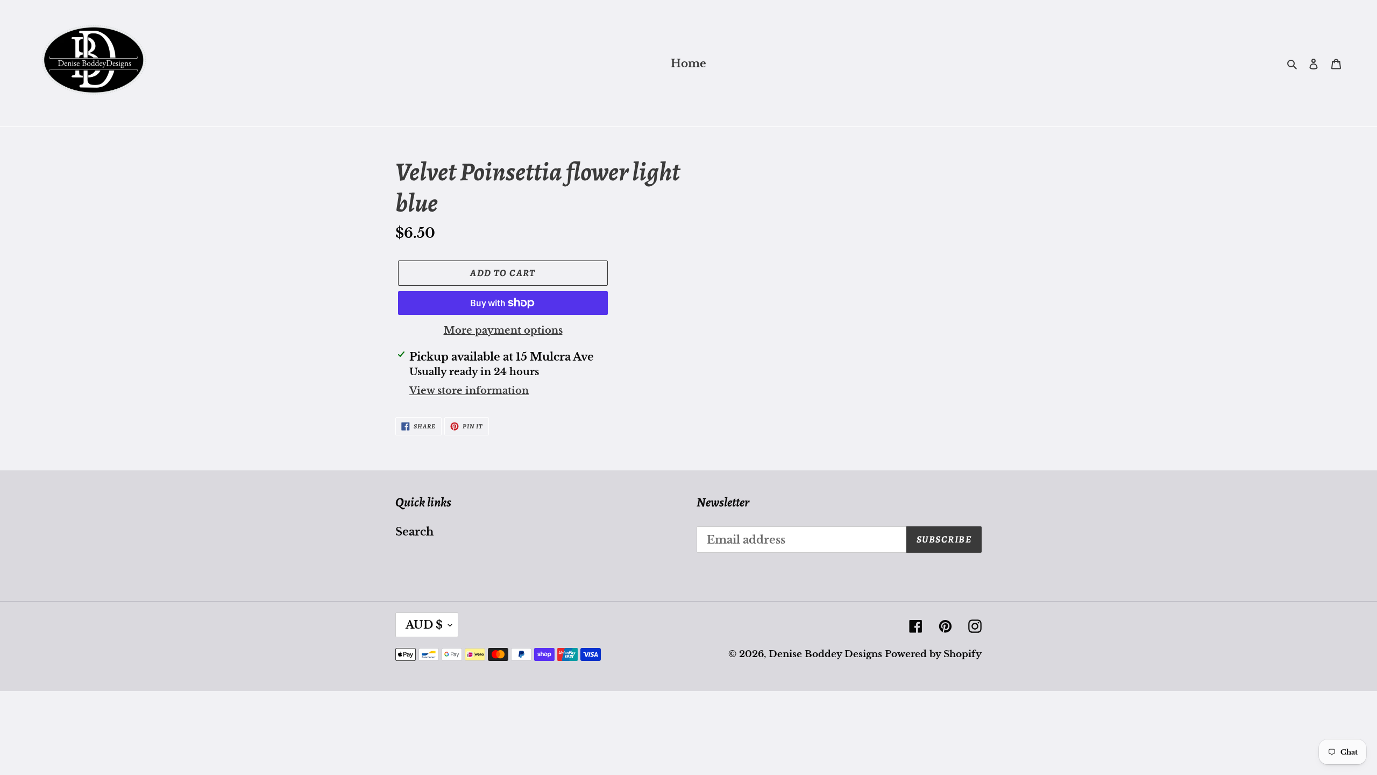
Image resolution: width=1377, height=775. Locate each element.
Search (414, 531)
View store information (469, 391)
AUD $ (424, 624)
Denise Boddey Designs (825, 654)
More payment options (503, 330)
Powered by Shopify (933, 654)
